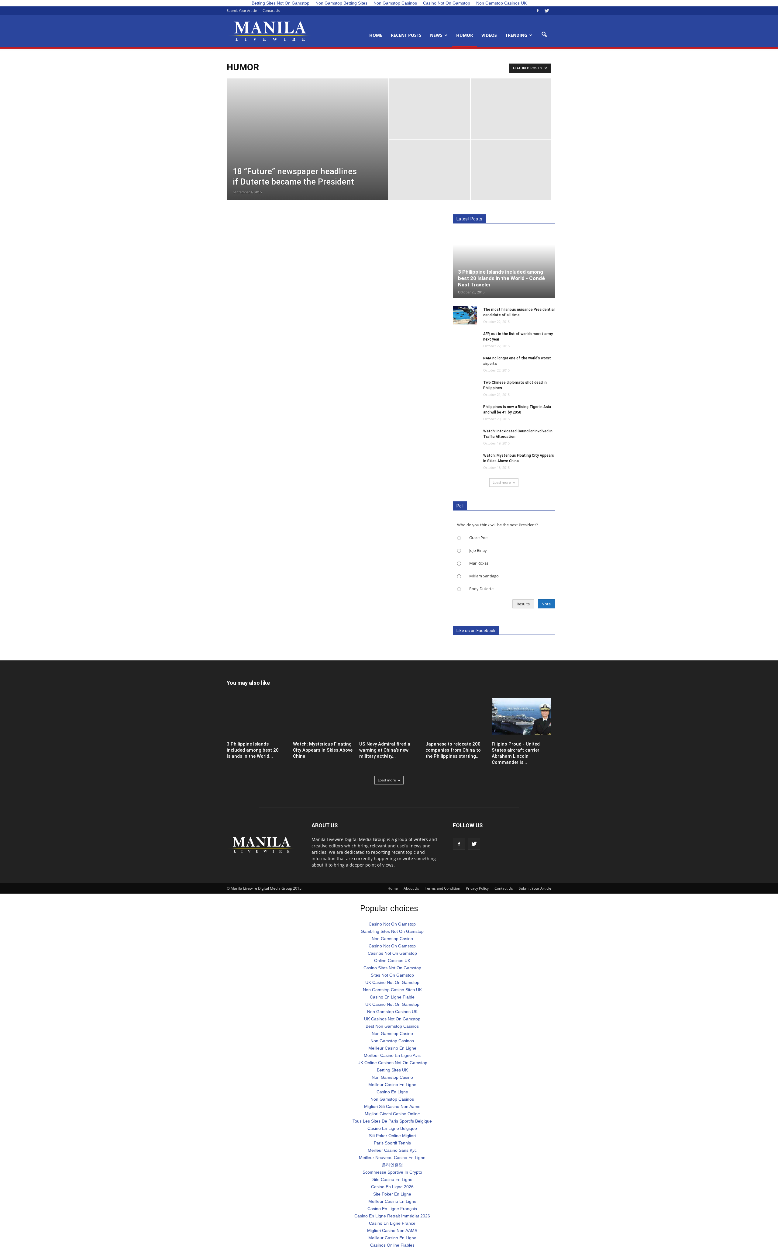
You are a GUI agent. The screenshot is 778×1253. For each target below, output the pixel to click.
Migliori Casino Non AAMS (392, 1230)
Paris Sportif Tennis (392, 1143)
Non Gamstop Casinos (392, 1040)
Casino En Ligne (392, 1091)
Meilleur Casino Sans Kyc (392, 1150)
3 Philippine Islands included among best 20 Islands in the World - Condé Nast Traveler (501, 278)
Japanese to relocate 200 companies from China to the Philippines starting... (453, 750)
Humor (464, 35)
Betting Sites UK (392, 1070)
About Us (411, 888)
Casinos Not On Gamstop (392, 953)
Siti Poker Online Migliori (392, 1135)
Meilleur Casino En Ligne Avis (392, 1055)
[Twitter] (546, 10)
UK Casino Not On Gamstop (392, 982)
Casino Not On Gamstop (392, 924)
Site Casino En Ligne (392, 1179)
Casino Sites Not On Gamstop (392, 967)
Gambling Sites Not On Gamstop (392, 931)
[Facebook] (537, 10)
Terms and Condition (442, 888)
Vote (546, 604)
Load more (502, 482)
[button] (544, 34)
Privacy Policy (477, 888)
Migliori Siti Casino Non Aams (392, 1106)
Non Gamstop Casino (392, 938)
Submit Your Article (242, 10)
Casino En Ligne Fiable (392, 997)
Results (523, 604)
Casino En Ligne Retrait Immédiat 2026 (392, 1215)
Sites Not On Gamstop (392, 975)
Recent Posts (406, 35)
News (436, 35)
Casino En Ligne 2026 (392, 1186)
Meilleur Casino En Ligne (392, 1048)
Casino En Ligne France (392, 1223)
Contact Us (271, 10)
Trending (516, 35)
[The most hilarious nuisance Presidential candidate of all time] (465, 315)
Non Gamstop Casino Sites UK (392, 989)
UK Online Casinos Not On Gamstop (392, 1062)
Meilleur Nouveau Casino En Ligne (392, 1157)
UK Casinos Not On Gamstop (392, 1018)
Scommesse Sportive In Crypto (392, 1172)
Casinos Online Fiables (392, 1245)
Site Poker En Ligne (392, 1194)
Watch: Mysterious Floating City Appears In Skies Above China (323, 750)
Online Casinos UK (392, 960)
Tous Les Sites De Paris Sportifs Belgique (392, 1121)
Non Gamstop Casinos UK (392, 1011)
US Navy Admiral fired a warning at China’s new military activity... (384, 750)
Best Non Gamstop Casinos (392, 1026)
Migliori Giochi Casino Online (392, 1113)
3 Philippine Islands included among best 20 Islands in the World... (253, 750)
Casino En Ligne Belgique (392, 1128)
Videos (489, 35)
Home (375, 35)
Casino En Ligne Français (392, 1208)
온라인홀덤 (392, 1164)
